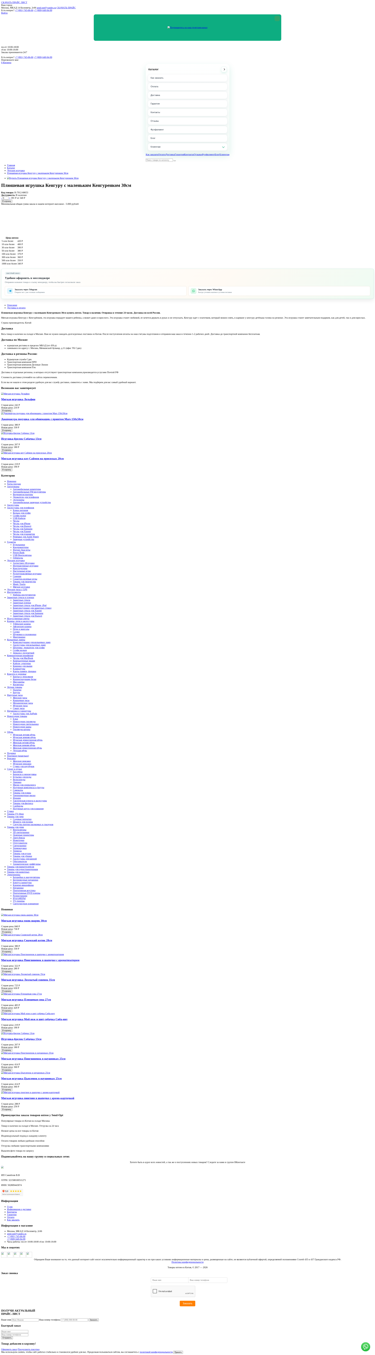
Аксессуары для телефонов (20, 507)
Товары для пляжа (22, 793)
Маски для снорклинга (24, 785)
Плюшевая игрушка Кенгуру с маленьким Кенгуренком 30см (37, 173)
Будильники (19, 544)
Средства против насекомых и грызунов (33, 824)
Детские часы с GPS (17, 589)
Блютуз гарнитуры (22, 882)
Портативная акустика (24, 890)
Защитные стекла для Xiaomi (27, 610)
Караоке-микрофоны (23, 885)
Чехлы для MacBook (23, 658)
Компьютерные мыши (24, 661)
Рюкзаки (11, 758)
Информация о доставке (19, 1209)
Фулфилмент (157, 129)
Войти (4, 13)
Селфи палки (19, 515)
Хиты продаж (14, 484)
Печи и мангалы (21, 629)
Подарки (11, 753)
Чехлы (16, 521)
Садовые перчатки (22, 819)
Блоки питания (20, 510)
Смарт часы (19, 708)
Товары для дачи (15, 816)
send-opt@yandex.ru (46, 7)
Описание (12, 305)
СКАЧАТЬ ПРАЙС (66, 7)
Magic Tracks (19, 584)
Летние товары (14, 687)
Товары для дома (15, 827)
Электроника (13, 874)
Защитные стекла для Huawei (27, 616)
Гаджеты (11, 542)
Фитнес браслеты (21, 550)
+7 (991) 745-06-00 (24, 10)
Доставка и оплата (16, 308)
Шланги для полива (23, 822)
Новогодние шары (22, 727)
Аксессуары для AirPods (25, 713)
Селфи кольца (20, 650)
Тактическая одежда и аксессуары (30, 800)
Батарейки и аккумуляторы (26, 877)
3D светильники (21, 832)
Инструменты (14, 592)
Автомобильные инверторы (27, 489)
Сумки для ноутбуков (23, 766)
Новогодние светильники (26, 724)
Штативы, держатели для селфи (29, 647)
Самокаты (18, 790)
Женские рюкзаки (22, 761)
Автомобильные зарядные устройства (32, 502)
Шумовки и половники (24, 634)
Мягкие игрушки (21, 587)
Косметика (18, 684)
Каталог (153, 69)
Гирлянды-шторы (21, 729)
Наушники (18, 888)
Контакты (155, 112)
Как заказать (157, 77)
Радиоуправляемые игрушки (27, 573)
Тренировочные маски (24, 795)
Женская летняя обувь (24, 742)
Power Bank (18, 552)
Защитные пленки (22, 602)
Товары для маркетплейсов (20, 866)
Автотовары (13, 486)
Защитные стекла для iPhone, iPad (29, 605)
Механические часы (23, 703)
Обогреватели (20, 861)
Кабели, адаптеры (22, 663)
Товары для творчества (24, 581)
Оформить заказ (9, 1349)
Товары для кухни (22, 853)
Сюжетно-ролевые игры (25, 579)
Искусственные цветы (18, 618)
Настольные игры (22, 571)
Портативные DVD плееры (26, 893)
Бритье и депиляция (23, 676)
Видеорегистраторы (23, 494)
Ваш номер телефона (49, 1319)
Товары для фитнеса (23, 803)
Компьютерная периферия (20, 655)
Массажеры (18, 682)
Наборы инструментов (24, 595)
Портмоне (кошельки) (18, 756)
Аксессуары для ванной (25, 859)
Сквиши (17, 576)
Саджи (16, 631)
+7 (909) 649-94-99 (43, 10)
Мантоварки (19, 637)
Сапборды (18, 806)
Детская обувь (20, 750)
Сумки (10, 811)
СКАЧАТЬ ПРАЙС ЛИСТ (14, 2)
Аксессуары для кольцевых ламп (29, 645)
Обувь (10, 732)
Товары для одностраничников (22, 869)
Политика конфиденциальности (188, 1262)
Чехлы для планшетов (24, 534)
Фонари (17, 798)
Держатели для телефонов (26, 497)
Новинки (11, 481)
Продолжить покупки (29, 1349)
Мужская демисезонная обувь (27, 740)
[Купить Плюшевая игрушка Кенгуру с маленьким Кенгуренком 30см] (43, 178)
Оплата (154, 86)
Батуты (16, 692)
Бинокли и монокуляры (24, 774)
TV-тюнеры (19, 901)
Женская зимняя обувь (24, 745)
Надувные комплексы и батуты (28, 787)
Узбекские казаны (22, 624)
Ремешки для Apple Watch (26, 536)
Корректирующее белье (24, 679)
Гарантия (155, 103)
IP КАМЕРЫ (19, 898)
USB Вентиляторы (22, 555)
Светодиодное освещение (26, 903)
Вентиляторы (19, 829)
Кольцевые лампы (16, 639)
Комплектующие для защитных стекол (32, 608)
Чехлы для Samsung (22, 529)
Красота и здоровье (16, 674)
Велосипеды (19, 779)
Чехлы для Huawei (22, 526)
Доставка (155, 95)
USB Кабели (19, 518)
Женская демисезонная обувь (27, 748)
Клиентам (155, 146)
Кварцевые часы (21, 700)
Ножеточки (18, 840)
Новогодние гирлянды (24, 721)
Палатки (17, 690)
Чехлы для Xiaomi (22, 531)
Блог (153, 138)
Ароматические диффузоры (27, 864)
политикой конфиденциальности (156, 1352)
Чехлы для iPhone (21, 523)
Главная (11, 165)
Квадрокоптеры (21, 547)
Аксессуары (13, 505)
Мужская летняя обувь (24, 734)
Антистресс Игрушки (24, 563)
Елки (15, 719)
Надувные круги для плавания (28, 808)
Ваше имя (6, 1319)
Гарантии (12, 1214)
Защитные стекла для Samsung (28, 613)
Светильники (19, 845)
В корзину (6, 201)
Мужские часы (20, 705)
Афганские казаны (22, 626)
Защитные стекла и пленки (20, 597)
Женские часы (20, 697)
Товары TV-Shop (15, 814)
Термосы (17, 851)
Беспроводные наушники (25, 880)
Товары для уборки (22, 856)
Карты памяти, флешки (24, 671)
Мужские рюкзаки (22, 763)
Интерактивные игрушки (25, 565)
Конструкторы (20, 568)
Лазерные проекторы (23, 835)
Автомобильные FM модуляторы (29, 492)
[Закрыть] (277, 18)
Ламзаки (17, 782)
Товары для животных (18, 872)
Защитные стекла (21, 600)
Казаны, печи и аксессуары (20, 621)
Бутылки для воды (22, 777)
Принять (178, 1352)
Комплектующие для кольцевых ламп (32, 642)
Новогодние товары (17, 716)
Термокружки (20, 848)
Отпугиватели (20, 843)
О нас (10, 1206)
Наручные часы (15, 695)
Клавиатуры (19, 668)
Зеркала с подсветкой (23, 653)
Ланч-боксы (19, 837)
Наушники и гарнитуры (19, 711)
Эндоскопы (18, 500)
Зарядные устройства (23, 539)
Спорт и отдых (14, 769)
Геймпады (18, 558)
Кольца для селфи (22, 513)
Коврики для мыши (22, 666)
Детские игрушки (16, 170)
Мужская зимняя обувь (24, 737)
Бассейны (18, 771)
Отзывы (155, 120)
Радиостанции (20, 895)
